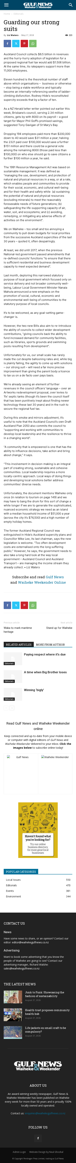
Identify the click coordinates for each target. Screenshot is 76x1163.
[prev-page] (6, 708)
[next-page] (12, 708)
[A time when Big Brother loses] (13, 676)
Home (7, 13)
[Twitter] (16, 43)
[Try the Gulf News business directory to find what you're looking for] (38, 830)
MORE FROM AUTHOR (50, 644)
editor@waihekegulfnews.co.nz (30, 942)
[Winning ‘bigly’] (13, 694)
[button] (6, 5)
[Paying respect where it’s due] (13, 658)
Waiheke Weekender (54, 723)
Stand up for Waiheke (59, 628)
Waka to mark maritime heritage (18, 629)
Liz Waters (12, 35)
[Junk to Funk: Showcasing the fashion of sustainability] (13, 997)
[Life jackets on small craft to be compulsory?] (13, 1032)
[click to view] (21, 774)
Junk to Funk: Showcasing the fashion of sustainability (44, 994)
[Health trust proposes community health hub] (13, 1014)
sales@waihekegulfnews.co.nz (21, 968)
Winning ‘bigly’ (34, 690)
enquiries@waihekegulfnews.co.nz (45, 1113)
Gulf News (55, 577)
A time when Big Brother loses (45, 672)
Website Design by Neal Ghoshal (46, 1152)
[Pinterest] (24, 43)
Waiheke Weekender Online (42, 582)
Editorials (18, 13)
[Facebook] (7, 43)
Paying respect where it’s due (45, 654)
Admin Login (19, 1152)
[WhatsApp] (33, 43)
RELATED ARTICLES (19, 644)
